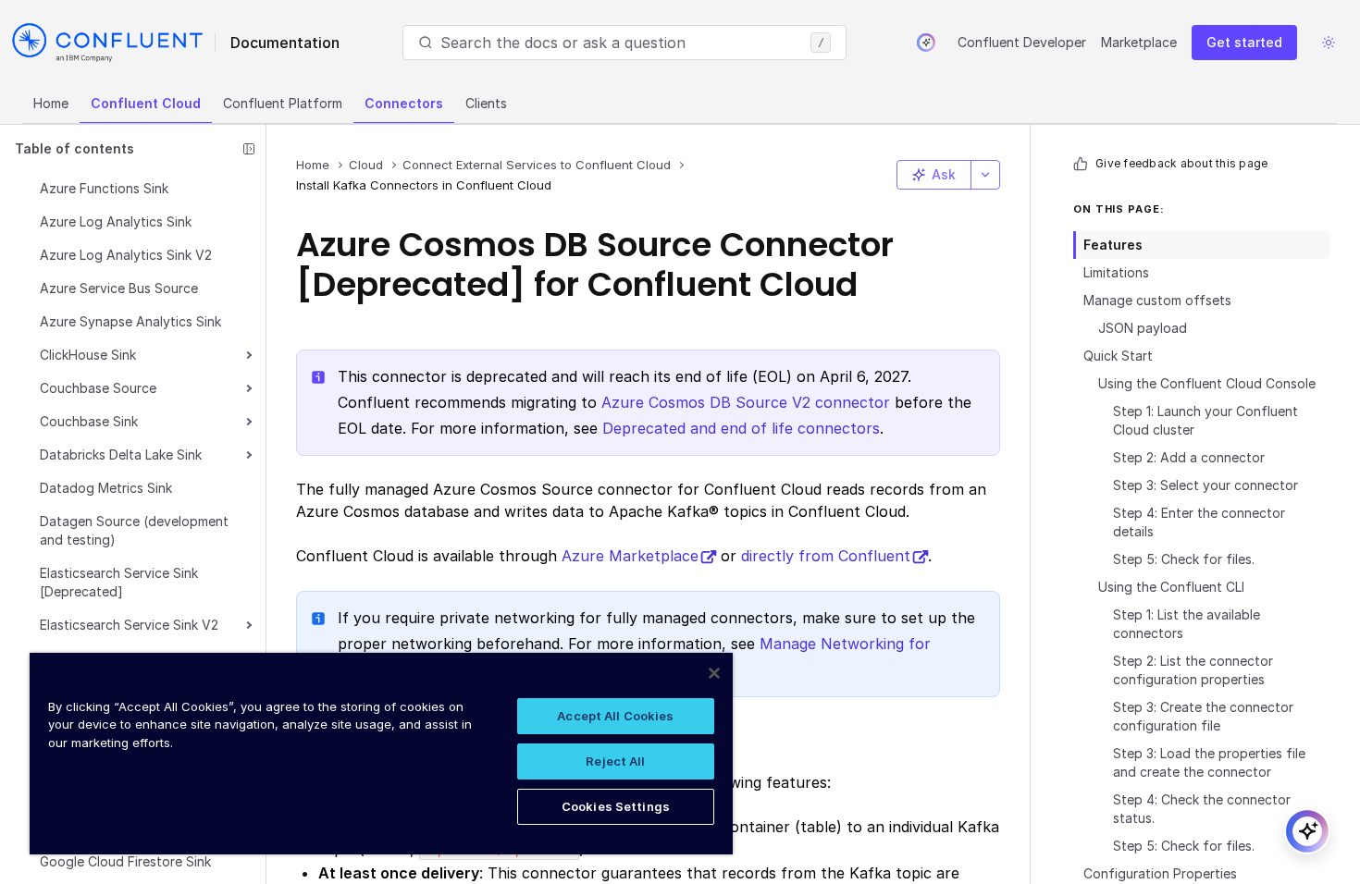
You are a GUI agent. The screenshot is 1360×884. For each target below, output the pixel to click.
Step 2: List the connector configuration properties (1193, 670)
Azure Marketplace (630, 555)
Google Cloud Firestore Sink (125, 861)
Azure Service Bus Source (119, 288)
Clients (486, 103)
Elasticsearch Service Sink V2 (129, 624)
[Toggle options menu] (985, 175)
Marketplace (1139, 42)
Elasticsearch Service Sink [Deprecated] (119, 582)
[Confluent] (107, 42)
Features (1113, 244)
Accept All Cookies (615, 715)
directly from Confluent (825, 555)
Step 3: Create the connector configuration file (1203, 716)
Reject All (615, 761)
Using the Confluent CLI (1171, 587)
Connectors (404, 103)
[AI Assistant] (926, 42)
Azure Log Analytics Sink (116, 221)
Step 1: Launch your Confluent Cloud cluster (1205, 420)
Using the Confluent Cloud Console (1207, 383)
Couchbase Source (98, 388)
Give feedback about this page (1181, 163)
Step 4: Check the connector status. (1202, 809)
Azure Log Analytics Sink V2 (126, 255)
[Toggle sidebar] (249, 149)
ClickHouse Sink (88, 354)
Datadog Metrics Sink (106, 488)
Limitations (1116, 272)
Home (50, 103)
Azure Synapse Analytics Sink (130, 321)
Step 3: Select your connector (1205, 485)
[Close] (714, 673)
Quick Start (1118, 355)
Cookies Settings (616, 806)
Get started (1244, 42)
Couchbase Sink (89, 421)
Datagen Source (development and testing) (134, 530)
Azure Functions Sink (104, 188)
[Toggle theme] (1328, 42)
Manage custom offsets (1157, 300)
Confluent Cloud (146, 103)
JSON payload (1142, 328)
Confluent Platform (282, 103)
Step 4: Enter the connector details (1199, 522)
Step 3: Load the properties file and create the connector (1209, 762)
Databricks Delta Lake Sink (121, 454)
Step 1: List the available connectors (1186, 624)
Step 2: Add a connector (1189, 457)
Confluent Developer (1022, 42)
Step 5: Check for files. (1184, 559)
